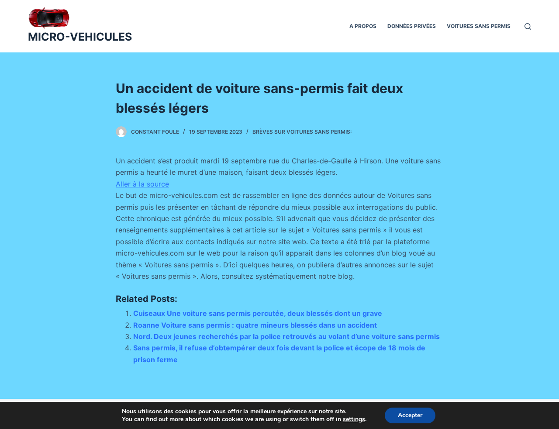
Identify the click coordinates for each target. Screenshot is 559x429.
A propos (362, 26)
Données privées (411, 26)
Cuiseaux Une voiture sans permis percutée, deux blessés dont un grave (257, 313)
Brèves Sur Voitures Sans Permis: (302, 131)
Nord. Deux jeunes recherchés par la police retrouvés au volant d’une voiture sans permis (286, 336)
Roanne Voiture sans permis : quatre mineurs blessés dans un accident (255, 325)
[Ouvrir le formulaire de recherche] (527, 26)
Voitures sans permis (479, 26)
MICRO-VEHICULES (80, 36)
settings (354, 419)
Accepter (410, 415)
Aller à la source (142, 184)
